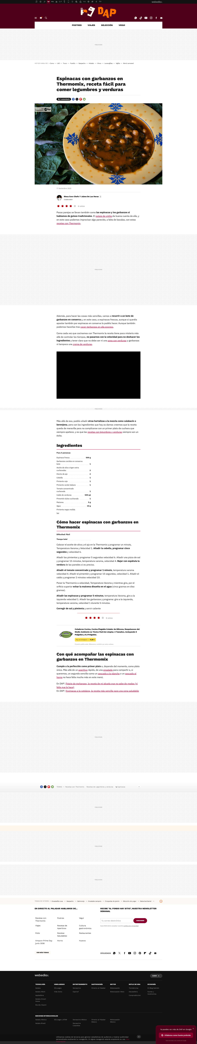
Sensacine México (80, 1020)
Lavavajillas (108, 63)
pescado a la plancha (109, 673)
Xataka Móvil (40, 992)
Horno (60, 941)
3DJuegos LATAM (60, 1020)
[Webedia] (42, 975)
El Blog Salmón (153, 988)
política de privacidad (131, 926)
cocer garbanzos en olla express (96, 326)
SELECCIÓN (107, 25)
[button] (82, 196)
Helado (91, 63)
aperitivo (82, 669)
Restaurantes (85, 933)
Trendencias (133, 988)
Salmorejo (81, 901)
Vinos (99, 63)
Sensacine (77, 988)
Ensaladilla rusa (57, 901)
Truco (65, 63)
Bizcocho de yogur (130, 901)
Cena (52, 63)
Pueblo (72, 63)
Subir (154, 976)
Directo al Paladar (98, 988)
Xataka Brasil (40, 1023)
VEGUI (122, 25)
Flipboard (80, 99)
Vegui (81, 918)
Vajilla (118, 63)
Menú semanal (128, 63)
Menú (36, 18)
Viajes (37, 926)
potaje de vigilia (104, 216)
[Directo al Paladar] (98, 12)
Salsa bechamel (146, 901)
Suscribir (140, 920)
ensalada (108, 669)
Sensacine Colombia (77, 1024)
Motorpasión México (115, 1021)
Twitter (77, 99)
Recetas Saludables (62, 934)
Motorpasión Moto (117, 992)
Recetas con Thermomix (74, 787)
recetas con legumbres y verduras (105, 431)
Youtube (146, 18)
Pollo (37, 933)
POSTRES (77, 25)
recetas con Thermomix (68, 223)
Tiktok (141, 18)
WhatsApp (135, 18)
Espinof (76, 992)
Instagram (151, 18)
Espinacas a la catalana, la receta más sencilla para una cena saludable (102, 690)
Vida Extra (58, 992)
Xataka (38, 988)
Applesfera (39, 995)
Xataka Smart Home (40, 1000)
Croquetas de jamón (112, 901)
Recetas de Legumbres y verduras (100, 787)
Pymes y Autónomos (152, 993)
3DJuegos (57, 988)
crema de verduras (82, 344)
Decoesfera (133, 992)
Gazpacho (82, 63)
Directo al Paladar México (98, 1021)
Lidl (58, 63)
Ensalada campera (95, 901)
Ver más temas (42, 952)
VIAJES (91, 25)
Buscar (46, 18)
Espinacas (121, 787)
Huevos (82, 941)
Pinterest (140, 953)
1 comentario (65, 99)
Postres (60, 918)
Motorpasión (115, 988)
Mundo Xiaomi (40, 1005)
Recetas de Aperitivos (62, 927)
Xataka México (41, 1020)
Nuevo (41, 18)
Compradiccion (135, 995)
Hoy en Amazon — (85, 640)
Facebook (156, 18)
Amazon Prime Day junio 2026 (43, 942)
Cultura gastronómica (85, 927)
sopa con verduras (117, 340)
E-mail (161, 18)
